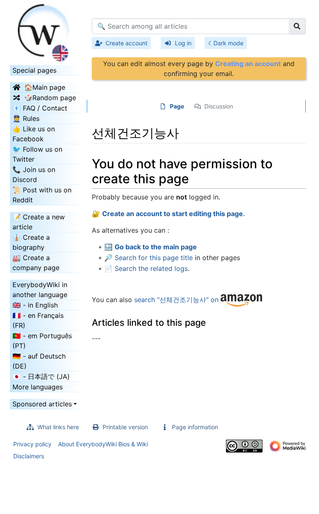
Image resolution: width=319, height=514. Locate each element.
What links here (58, 426)
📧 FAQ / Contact (39, 108)
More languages (37, 387)
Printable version (125, 426)
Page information (195, 426)
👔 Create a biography (31, 242)
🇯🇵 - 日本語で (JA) (41, 376)
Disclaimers (28, 456)
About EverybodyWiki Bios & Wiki (103, 444)
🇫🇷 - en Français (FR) (38, 320)
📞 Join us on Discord (33, 174)
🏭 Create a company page (35, 262)
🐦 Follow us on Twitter (37, 154)
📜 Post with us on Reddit (41, 195)
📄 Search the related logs (146, 268)
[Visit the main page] (44, 30)
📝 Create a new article (38, 222)
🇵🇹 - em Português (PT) (42, 341)
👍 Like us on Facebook (33, 134)
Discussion (218, 106)
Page (177, 106)
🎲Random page (50, 97)
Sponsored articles (42, 404)
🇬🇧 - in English (35, 305)
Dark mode (228, 43)
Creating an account (248, 63)
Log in (183, 43)
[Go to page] (297, 26)
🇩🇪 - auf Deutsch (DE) (39, 361)
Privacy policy (32, 444)
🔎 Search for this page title (148, 257)
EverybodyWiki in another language (39, 289)
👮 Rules (25, 118)
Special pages (34, 70)
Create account (126, 43)
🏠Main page (44, 87)
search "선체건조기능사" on (177, 299)
